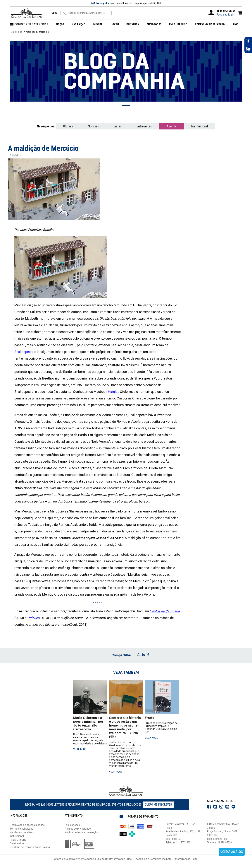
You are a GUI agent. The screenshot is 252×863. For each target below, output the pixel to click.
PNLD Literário (18, 839)
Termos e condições (21, 828)
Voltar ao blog (231, 852)
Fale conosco (72, 824)
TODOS (53, 13)
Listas (118, 126)
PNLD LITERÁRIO (178, 24)
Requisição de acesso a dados (27, 824)
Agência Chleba (95, 858)
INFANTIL (98, 24)
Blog (20, 32)
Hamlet (113, 392)
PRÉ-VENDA (132, 24)
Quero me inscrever (158, 804)
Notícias (93, 126)
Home (13, 32)
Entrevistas (144, 126)
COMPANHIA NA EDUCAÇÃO (210, 24)
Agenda (172, 126)
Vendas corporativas (22, 832)
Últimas (68, 126)
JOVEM (115, 24)
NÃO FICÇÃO (78, 24)
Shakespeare (24, 352)
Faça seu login (225, 14)
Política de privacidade (78, 828)
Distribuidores (18, 843)
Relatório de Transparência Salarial (30, 847)
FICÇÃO (60, 24)
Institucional (199, 126)
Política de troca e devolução (81, 832)
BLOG (235, 24)
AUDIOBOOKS (154, 24)
